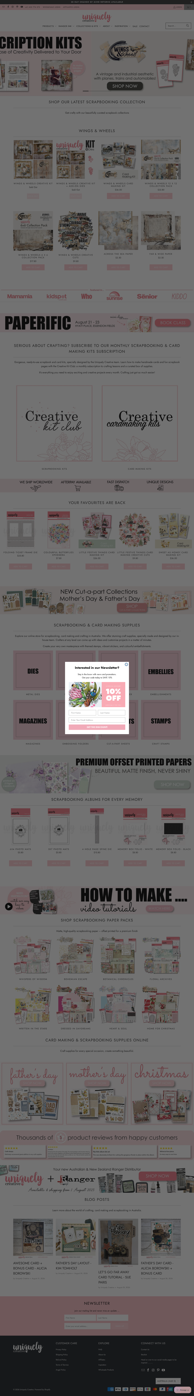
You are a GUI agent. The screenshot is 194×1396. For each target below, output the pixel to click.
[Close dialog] (126, 664)
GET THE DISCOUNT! (97, 727)
